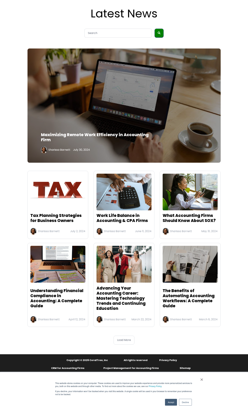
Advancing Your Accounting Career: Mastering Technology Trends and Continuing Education (121, 298)
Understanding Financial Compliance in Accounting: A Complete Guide (56, 298)
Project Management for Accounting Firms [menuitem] (131, 368)
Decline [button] (185, 402)
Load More (124, 340)
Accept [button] (171, 402)
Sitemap (185, 368)
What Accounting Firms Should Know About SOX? (189, 218)
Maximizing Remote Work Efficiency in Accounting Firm (95, 137)
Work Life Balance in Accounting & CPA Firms (122, 218)
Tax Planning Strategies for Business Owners (56, 218)
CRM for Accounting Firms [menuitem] (67, 368)
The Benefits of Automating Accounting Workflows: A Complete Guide (189, 298)
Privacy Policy (155, 386)
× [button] (202, 378)
